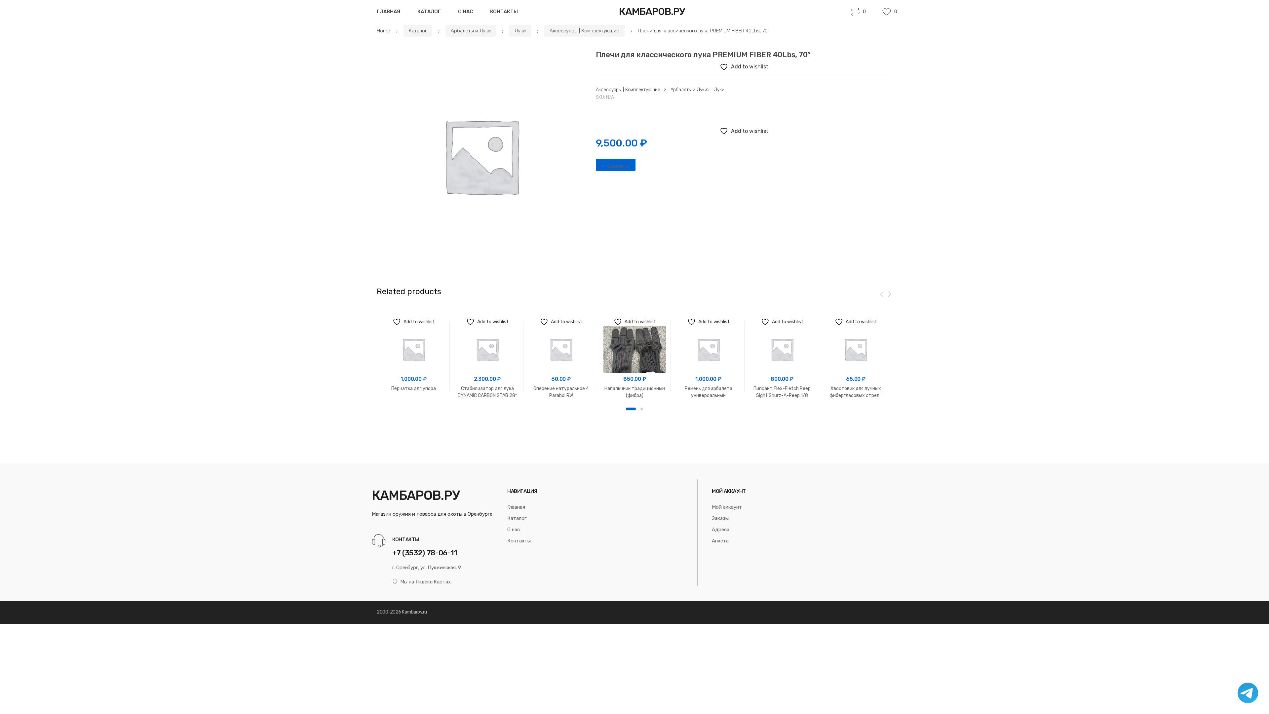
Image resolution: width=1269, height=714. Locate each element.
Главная (388, 12)
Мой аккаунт (727, 507)
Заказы (720, 518)
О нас (465, 12)
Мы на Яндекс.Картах (425, 582)
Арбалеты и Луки (471, 31)
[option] (481, 155)
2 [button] (641, 409)
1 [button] (631, 409)
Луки (520, 31)
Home (383, 31)
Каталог (429, 12)
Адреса (720, 530)
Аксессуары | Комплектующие (584, 31)
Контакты (504, 12)
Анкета (720, 541)
